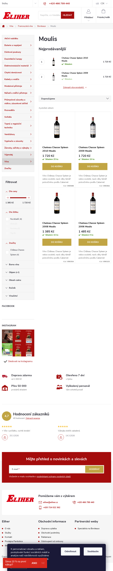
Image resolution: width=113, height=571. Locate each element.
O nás (7, 528)
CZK (102, 3)
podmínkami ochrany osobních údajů (54, 476)
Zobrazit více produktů (73, 87)
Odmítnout (70, 551)
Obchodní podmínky (50, 533)
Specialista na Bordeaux (88, 528)
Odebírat (94, 469)
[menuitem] (18, 38)
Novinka (14, 228)
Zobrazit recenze (33, 418)
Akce (13, 223)
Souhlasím (93, 551)
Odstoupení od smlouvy (52, 541)
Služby (5, 3)
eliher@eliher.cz (50, 502)
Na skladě (15, 219)
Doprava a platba (49, 528)
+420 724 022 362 (51, 507)
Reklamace (46, 537)
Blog (7, 545)
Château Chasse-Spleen (17, 252)
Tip (12, 233)
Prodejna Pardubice (14, 541)
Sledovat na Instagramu (20, 361)
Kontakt (8, 537)
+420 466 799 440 (85, 502)
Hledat (67, 15)
